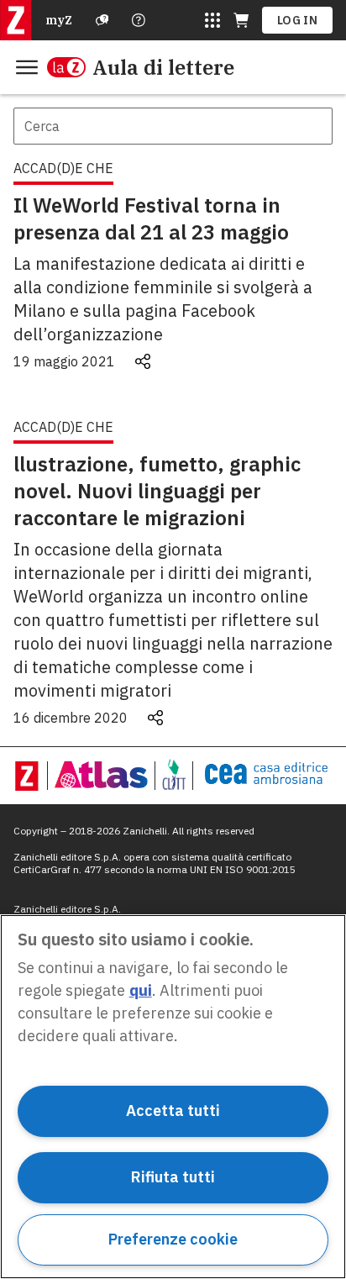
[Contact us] (138, 20)
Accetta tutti (173, 1110)
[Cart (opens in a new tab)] (241, 20)
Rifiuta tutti (173, 1177)
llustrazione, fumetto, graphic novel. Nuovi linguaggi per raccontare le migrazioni (157, 490)
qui (140, 990)
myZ (58, 20)
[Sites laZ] (212, 20)
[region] (173, 1096)
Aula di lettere (163, 67)
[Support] (102, 20)
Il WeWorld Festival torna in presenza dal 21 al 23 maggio (151, 218)
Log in (297, 20)
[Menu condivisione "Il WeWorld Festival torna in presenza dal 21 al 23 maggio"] (142, 361)
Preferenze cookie (173, 1239)
